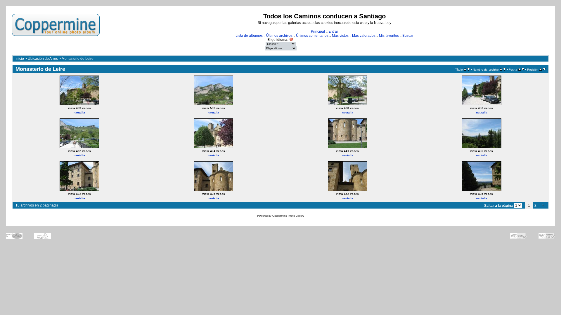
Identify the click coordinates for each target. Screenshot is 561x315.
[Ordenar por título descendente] (468, 69)
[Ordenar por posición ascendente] (540, 69)
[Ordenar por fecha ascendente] (519, 69)
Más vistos (340, 36)
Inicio (19, 59)
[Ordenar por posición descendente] (544, 69)
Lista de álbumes (249, 36)
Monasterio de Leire (78, 59)
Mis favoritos (389, 36)
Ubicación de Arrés (43, 59)
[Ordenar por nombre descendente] (504, 69)
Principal (318, 31)
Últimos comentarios (312, 36)
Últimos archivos (279, 36)
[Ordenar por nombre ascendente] (501, 69)
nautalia (79, 112)
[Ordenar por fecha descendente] (523, 69)
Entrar (333, 31)
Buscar (407, 36)
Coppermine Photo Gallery (288, 215)
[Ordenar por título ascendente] (465, 69)
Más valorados (363, 36)
